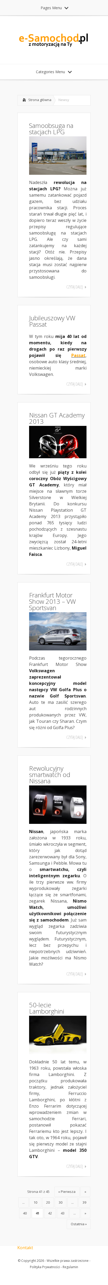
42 (50, 1213)
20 (48, 1202)
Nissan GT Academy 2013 (57, 418)
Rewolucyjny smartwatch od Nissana (49, 774)
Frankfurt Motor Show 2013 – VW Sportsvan (52, 601)
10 (35, 1202)
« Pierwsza (66, 1191)
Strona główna (39, 99)
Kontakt (25, 1248)
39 (84, 1202)
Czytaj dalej (74, 287)
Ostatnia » (79, 1224)
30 (60, 1202)
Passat (78, 355)
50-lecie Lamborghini (46, 1007)
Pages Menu (51, 7)
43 (62, 1213)
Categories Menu (50, 71)
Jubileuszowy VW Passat (52, 320)
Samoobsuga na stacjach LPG (51, 128)
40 (25, 1213)
